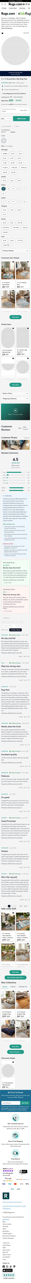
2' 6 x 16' (5, 232)
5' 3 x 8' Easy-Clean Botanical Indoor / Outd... (7, 966)
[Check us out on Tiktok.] (10, 1266)
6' (19, 189)
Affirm (4, 1229)
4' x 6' (4, 158)
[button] (15, 33)
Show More (15, 317)
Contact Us (6, 1243)
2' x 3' (12, 153)
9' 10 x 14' (23, 167)
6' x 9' (19, 158)
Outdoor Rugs (13, 8)
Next (25, 906)
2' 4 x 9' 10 (6, 227)
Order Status (6, 1245)
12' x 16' (13, 172)
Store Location (7, 1224)
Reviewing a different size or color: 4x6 (11, 652)
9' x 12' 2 (5, 167)
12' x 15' (5, 172)
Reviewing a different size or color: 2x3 (11, 807)
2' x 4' (11, 180)
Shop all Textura (15, 1052)
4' (8, 189)
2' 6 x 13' (25, 227)
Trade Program (7, 1233)
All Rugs (4, 8)
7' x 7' (4, 214)
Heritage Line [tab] (23, 986)
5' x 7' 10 (20, 240)
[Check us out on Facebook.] (4, 1266)
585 (21, 906)
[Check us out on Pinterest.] (14, 1266)
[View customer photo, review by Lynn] (15, 445)
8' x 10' (13, 163)
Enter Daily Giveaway (9, 1236)
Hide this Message (6, 28)
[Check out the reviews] (9, 1276)
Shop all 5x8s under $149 (15, 977)
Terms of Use (7, 1202)
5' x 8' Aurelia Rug (22, 964)
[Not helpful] (29, 744)
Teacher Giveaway (8, 1238)
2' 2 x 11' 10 (16, 227)
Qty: (2, 118)
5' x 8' (11, 158)
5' (13, 189)
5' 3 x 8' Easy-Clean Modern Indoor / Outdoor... (8, 935)
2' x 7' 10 (20, 223)
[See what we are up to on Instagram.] (7, 1266)
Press (4, 1259)
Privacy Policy (4, 1108)
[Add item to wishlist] (13, 261)
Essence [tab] (13, 986)
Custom (5, 153)
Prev (5, 906)
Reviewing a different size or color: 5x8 (11, 762)
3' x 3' (4, 210)
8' (3, 193)
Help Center (6, 1250)
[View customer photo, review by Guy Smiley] (6, 445)
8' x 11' (20, 163)
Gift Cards (6, 1219)
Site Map (5, 1226)
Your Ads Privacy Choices (11, 1206)
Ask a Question (7, 126)
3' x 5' (20, 153)
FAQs (4, 1247)
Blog (4, 1222)
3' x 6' (19, 180)
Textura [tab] (5, 986)
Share (17, 126)
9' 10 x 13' (14, 167)
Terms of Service (22, 1110)
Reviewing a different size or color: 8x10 (13, 580)
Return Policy (7, 1254)
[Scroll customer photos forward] (27, 444)
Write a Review (16, 630)
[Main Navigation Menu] (2, 4)
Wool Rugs (22, 8)
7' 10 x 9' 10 (6, 245)
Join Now (25, 1103)
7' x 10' (5, 163)
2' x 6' (11, 223)
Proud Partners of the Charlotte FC (13, 1217)
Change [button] (12, 132)
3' (3, 189)
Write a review (20, 83)
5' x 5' (11, 210)
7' (24, 189)
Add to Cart (21, 119)
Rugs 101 (5, 1252)
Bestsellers (6, 1231)
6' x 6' (19, 210)
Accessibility (6, 1257)
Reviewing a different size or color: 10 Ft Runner (13, 607)
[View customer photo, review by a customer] (25, 445)
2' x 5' (4, 223)
